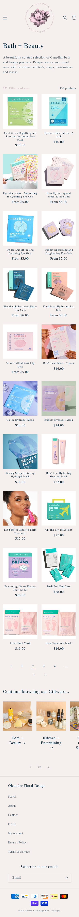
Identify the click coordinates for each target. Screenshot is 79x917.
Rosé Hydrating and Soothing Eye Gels (59, 195)
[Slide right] (48, 767)
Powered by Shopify (53, 911)
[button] (5, 17)
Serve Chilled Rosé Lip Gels (20, 365)
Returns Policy (17, 842)
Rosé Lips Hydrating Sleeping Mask (59, 475)
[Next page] (45, 675)
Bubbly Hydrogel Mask (58, 419)
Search (12, 796)
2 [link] (33, 666)
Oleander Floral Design (34, 911)
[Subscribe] (66, 877)
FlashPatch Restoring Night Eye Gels (20, 308)
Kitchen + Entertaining (51, 740)
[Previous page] (11, 666)
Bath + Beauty (16, 740)
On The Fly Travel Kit (58, 529)
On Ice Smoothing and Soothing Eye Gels (20, 251)
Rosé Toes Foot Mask (59, 643)
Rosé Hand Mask (20, 643)
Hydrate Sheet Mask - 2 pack (59, 134)
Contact (13, 814)
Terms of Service (19, 851)
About (12, 805)
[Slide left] (30, 767)
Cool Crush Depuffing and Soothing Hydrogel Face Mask (20, 136)
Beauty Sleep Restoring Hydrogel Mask (20, 475)
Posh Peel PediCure (59, 586)
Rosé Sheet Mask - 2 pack (59, 363)
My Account (15, 833)
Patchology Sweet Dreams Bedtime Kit (20, 588)
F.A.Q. (12, 824)
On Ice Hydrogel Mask (20, 419)
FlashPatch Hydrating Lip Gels (59, 308)
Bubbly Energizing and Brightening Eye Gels (59, 251)
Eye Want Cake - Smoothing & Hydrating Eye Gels (20, 195)
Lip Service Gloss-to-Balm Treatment (20, 531)
